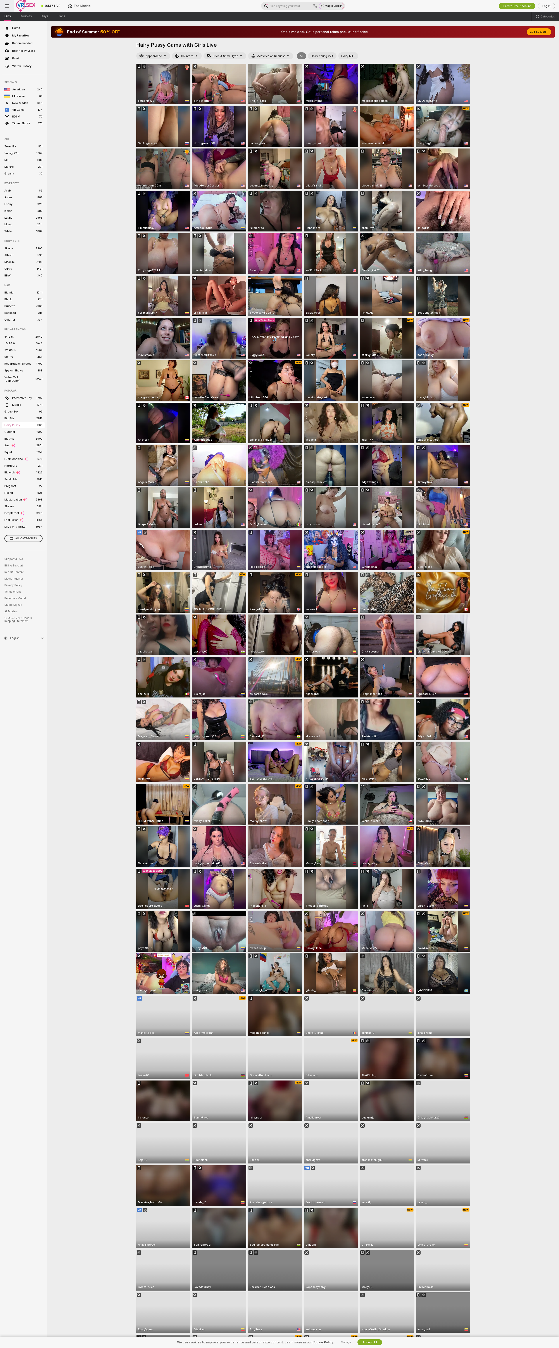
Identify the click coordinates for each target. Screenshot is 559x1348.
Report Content (14, 572)
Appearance (153, 56)
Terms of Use (12, 591)
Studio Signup (13, 604)
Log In (546, 6)
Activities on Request (271, 56)
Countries (187, 56)
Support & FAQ (13, 559)
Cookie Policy (322, 1342)
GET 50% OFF (539, 31)
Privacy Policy (13, 585)
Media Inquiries (14, 578)
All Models (11, 611)
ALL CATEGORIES (26, 538)
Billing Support (13, 565)
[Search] (315, 6)
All (301, 56)
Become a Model (15, 598)
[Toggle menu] (7, 6)
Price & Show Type (225, 56)
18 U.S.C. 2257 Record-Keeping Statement (18, 619)
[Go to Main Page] (25, 6)
